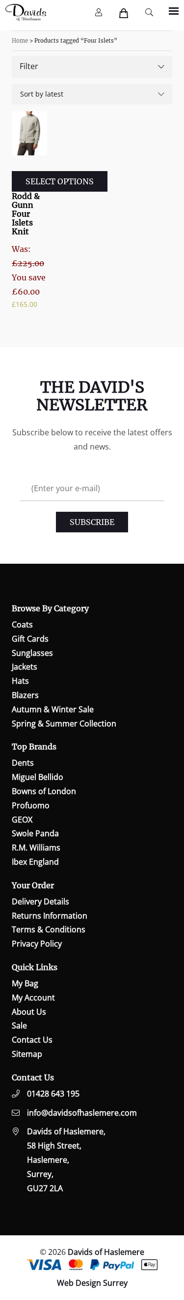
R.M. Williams (36, 847)
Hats (20, 680)
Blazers (25, 695)
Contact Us (32, 1039)
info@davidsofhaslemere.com (82, 1112)
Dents (23, 762)
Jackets (24, 666)
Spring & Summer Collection (64, 723)
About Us (29, 1011)
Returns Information (49, 915)
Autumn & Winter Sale (53, 709)
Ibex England (35, 861)
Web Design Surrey (92, 1282)
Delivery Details (40, 901)
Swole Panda (35, 833)
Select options (60, 181)
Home (20, 40)
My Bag (25, 983)
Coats (22, 624)
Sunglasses (32, 653)
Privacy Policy (37, 943)
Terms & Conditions (48, 929)
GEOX (22, 819)
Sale (19, 1025)
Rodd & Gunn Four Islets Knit (26, 214)
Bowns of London (44, 791)
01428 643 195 (53, 1093)
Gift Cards (30, 638)
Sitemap (27, 1054)
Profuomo (31, 805)
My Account (33, 997)
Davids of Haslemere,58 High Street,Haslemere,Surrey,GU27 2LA (66, 1159)
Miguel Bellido (37, 777)
